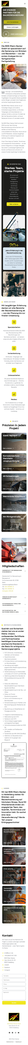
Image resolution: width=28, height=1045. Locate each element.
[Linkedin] (12, 1032)
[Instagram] (15, 1032)
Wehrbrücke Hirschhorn (14, 496)
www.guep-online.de (7, 591)
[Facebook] (9, 1032)
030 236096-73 (9, 589)
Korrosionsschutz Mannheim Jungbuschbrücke (11, 458)
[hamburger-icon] (25, 3)
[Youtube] (18, 1032)
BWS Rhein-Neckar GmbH (14, 1023)
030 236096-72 (9, 586)
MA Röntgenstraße (12, 516)
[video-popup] (6, 34)
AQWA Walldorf (10, 435)
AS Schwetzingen (11, 476)
